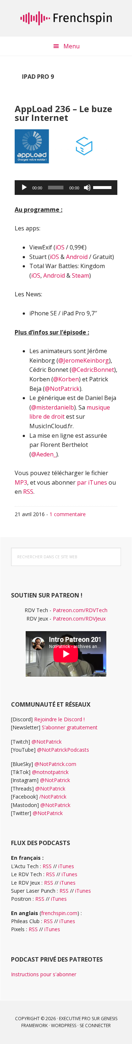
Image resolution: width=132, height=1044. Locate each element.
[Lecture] (24, 187)
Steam (80, 275)
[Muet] (87, 187)
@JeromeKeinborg (83, 360)
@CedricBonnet (93, 370)
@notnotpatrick (50, 772)
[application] (66, 187)
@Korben (66, 379)
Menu (71, 46)
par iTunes (92, 482)
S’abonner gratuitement (70, 727)
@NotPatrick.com (55, 763)
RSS (28, 492)
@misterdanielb (52, 407)
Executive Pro (75, 1018)
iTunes (66, 866)
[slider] (103, 186)
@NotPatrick (62, 389)
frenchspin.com (59, 913)
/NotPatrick (52, 796)
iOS (60, 247)
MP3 (21, 482)
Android (77, 257)
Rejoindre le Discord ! (59, 719)
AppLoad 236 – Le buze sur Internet (63, 113)
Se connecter (95, 1025)
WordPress (63, 1025)
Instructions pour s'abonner (43, 974)
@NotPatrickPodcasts (63, 749)
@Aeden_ (43, 454)
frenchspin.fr (66, 18)
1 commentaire (68, 514)
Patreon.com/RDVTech (80, 610)
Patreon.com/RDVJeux (79, 618)
